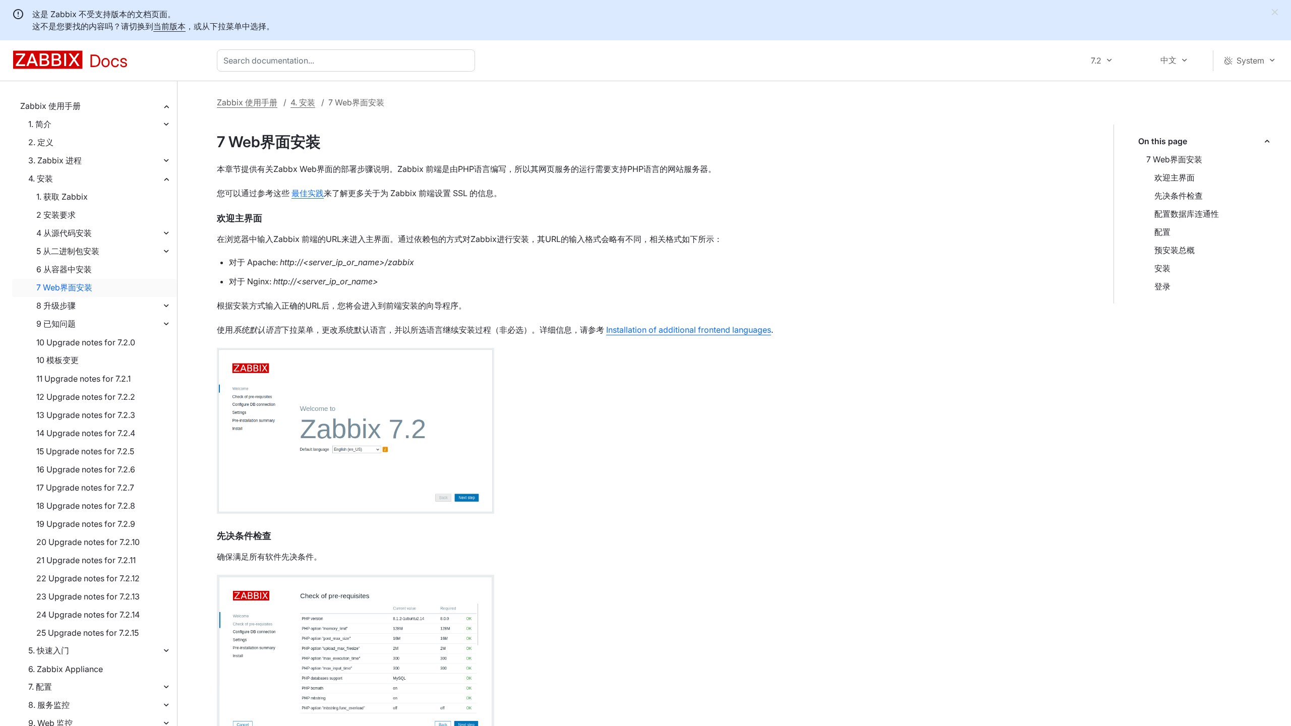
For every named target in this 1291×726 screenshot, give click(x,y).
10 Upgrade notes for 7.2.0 (85, 342)
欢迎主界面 (1174, 177)
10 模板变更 (57, 360)
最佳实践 (307, 193)
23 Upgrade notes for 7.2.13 (88, 596)
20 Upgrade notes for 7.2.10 (88, 542)
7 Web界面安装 (64, 287)
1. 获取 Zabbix (62, 197)
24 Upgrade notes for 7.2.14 (88, 615)
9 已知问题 (56, 324)
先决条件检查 (1178, 196)
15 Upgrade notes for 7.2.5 (85, 451)
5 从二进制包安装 (67, 251)
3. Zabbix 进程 (55, 160)
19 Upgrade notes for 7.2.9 (85, 524)
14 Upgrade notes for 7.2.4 (85, 433)
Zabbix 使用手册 (50, 106)
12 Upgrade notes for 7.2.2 (85, 397)
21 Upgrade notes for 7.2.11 (86, 560)
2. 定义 (40, 142)
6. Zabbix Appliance (65, 669)
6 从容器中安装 (64, 269)
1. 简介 (39, 124)
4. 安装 (40, 178)
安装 (1162, 268)
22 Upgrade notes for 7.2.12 (88, 578)
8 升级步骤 (56, 305)
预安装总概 (1174, 250)
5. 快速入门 (48, 650)
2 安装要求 (56, 215)
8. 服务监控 (49, 705)
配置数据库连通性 (1186, 214)
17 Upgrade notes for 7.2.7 (85, 487)
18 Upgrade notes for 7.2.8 (85, 506)
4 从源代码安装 (64, 233)
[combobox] (348, 60)
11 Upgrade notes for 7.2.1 (83, 379)
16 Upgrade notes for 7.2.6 (85, 469)
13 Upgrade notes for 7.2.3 (85, 415)
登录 (1162, 286)
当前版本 (169, 26)
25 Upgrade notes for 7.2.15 (87, 633)
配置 (1162, 232)
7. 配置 (40, 687)
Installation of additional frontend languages (688, 330)
